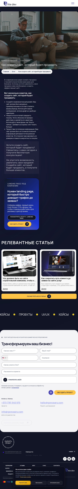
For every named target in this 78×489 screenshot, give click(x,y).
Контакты (57, 465)
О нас (44, 465)
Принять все (23, 483)
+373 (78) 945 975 (10, 402)
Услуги (7, 468)
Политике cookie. (25, 477)
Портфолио (9, 465)
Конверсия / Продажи (9, 61)
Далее (5, 289)
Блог (14, 72)
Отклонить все (55, 483)
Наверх (71, 451)
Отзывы (22, 465)
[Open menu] (72, 3)
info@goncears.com (12, 411)
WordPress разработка (13, 471)
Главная (6, 72)
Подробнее (15, 387)
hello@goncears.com (51, 402)
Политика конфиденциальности (11, 478)
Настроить (39, 483)
